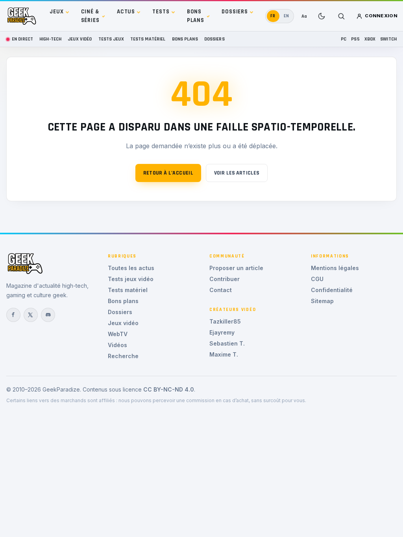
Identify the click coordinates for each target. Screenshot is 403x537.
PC (343, 39)
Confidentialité (332, 290)
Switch (388, 39)
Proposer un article (236, 268)
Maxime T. (223, 354)
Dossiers (235, 11)
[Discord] (48, 315)
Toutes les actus (131, 268)
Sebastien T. (227, 343)
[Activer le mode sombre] (321, 16)
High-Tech (50, 39)
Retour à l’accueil (168, 173)
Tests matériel (148, 39)
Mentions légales (335, 268)
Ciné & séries (90, 16)
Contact (220, 290)
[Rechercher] (341, 16)
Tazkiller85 (225, 321)
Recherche (123, 356)
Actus (126, 11)
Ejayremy (222, 332)
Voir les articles (236, 173)
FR (272, 16)
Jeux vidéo (80, 39)
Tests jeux (111, 39)
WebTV (118, 334)
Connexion (381, 15)
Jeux (57, 11)
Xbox (370, 39)
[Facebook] (13, 315)
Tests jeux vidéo (130, 279)
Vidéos (117, 345)
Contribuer (224, 279)
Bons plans (195, 16)
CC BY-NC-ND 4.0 (168, 389)
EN (286, 16)
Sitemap (322, 301)
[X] (31, 315)
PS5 (355, 39)
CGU (317, 279)
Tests (160, 11)
